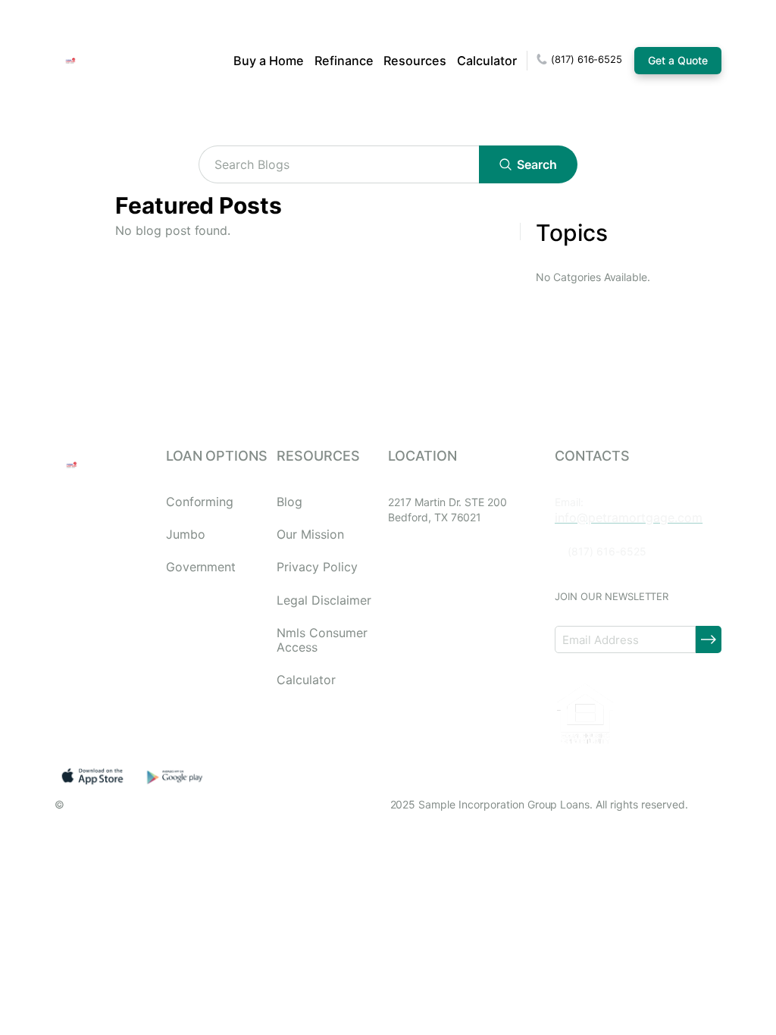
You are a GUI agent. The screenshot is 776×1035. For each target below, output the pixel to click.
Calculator (487, 60)
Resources (414, 60)
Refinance (344, 60)
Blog (289, 502)
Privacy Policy (317, 567)
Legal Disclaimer (324, 600)
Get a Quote (678, 60)
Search (537, 164)
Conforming (200, 502)
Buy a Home (268, 60)
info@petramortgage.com (628, 517)
